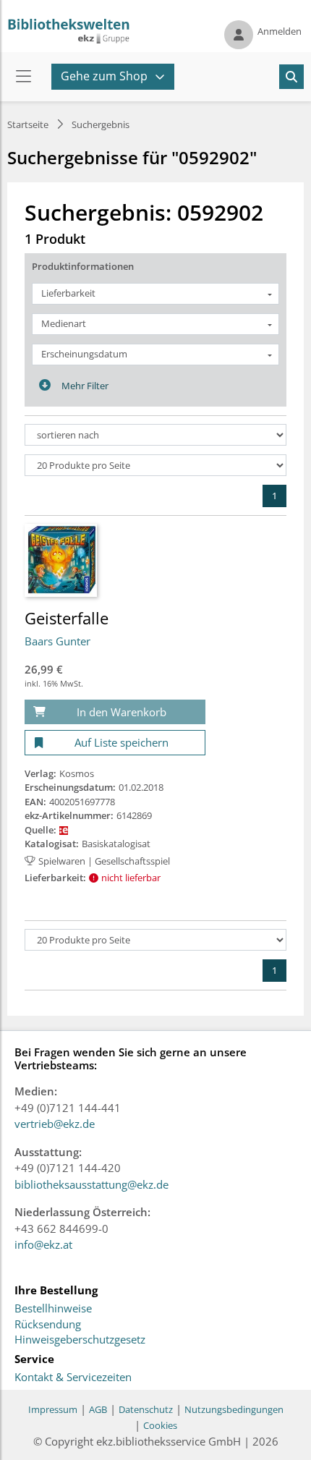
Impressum (52, 1409)
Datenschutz (146, 1409)
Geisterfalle (66, 618)
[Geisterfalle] (61, 559)
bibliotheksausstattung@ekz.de (91, 1184)
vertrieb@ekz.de (54, 1123)
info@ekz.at (43, 1244)
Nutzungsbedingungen (234, 1409)
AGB (98, 1409)
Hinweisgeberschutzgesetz (79, 1340)
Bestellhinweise (53, 1309)
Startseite (27, 124)
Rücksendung (47, 1325)
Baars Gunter (57, 641)
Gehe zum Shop (104, 76)
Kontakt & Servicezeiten (73, 1377)
